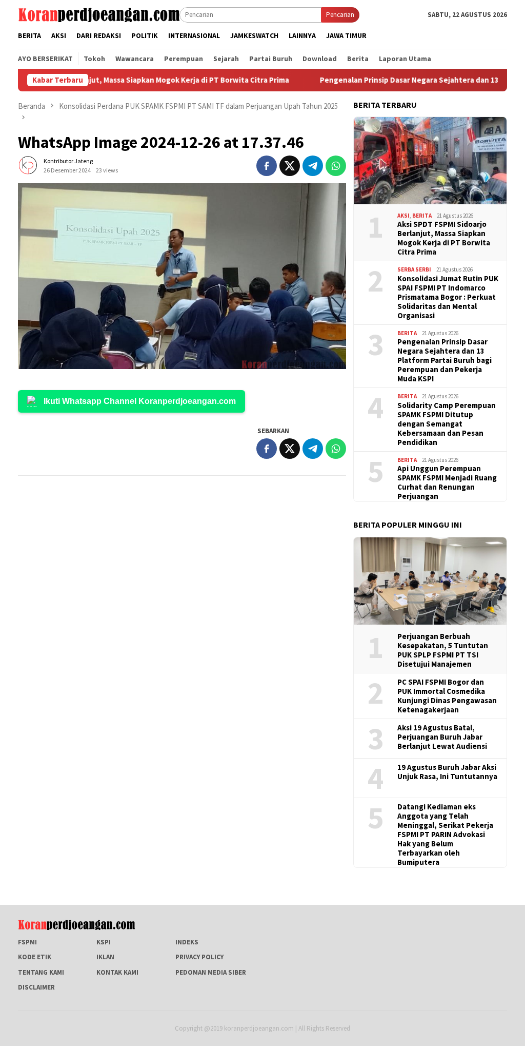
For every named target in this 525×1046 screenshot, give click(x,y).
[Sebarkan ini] (266, 166)
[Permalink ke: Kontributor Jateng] (28, 165)
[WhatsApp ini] (336, 166)
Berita (422, 215)
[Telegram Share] (312, 166)
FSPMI (27, 942)
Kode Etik (34, 957)
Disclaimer (36, 987)
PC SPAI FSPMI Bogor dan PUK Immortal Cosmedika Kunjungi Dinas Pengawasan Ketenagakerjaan (447, 695)
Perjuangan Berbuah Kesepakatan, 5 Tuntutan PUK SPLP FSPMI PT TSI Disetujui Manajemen (442, 650)
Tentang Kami (41, 972)
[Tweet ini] (289, 166)
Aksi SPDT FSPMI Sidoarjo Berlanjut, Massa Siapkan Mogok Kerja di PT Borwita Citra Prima (443, 238)
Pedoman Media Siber (210, 972)
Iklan (105, 957)
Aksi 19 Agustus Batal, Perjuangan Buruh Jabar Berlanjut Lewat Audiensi (442, 737)
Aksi (403, 215)
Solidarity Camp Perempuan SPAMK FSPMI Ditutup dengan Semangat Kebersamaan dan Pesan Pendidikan (446, 424)
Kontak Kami (117, 972)
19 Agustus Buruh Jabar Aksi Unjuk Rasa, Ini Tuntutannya (447, 772)
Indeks (186, 942)
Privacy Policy (199, 957)
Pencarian (340, 14)
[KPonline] (98, 14)
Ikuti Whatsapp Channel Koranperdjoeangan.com (140, 401)
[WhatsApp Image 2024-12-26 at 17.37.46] (182, 276)
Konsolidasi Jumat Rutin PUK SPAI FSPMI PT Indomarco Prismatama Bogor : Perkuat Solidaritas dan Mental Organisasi (447, 297)
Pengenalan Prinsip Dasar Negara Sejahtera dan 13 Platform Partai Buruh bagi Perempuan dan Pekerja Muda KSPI (444, 360)
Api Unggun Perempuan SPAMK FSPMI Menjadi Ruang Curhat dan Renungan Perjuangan (447, 482)
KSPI (103, 942)
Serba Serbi (414, 269)
